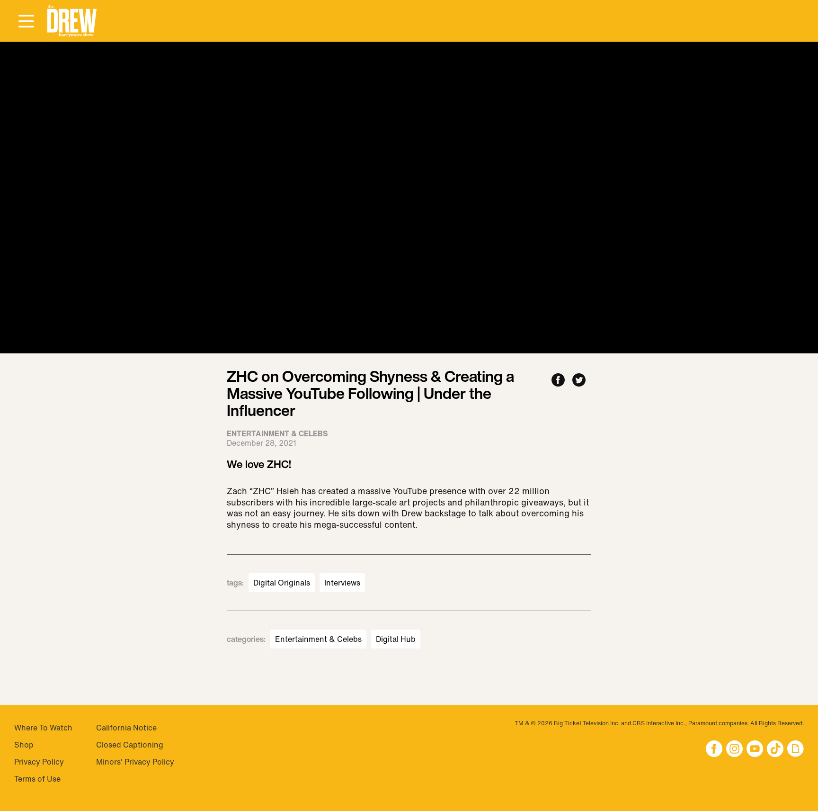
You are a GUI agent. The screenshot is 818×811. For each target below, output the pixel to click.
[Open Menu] (26, 21)
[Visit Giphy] (795, 749)
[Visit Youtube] (755, 749)
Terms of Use (37, 778)
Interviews (342, 582)
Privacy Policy (39, 761)
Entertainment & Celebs (318, 639)
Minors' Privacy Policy (135, 761)
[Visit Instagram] (734, 749)
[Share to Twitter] (579, 380)
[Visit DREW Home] (72, 21)
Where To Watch (43, 727)
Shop (24, 744)
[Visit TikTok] (775, 749)
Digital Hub (396, 639)
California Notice (126, 727)
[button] (72, 21)
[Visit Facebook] (714, 749)
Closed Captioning (129, 744)
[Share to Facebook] (558, 380)
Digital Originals (281, 582)
